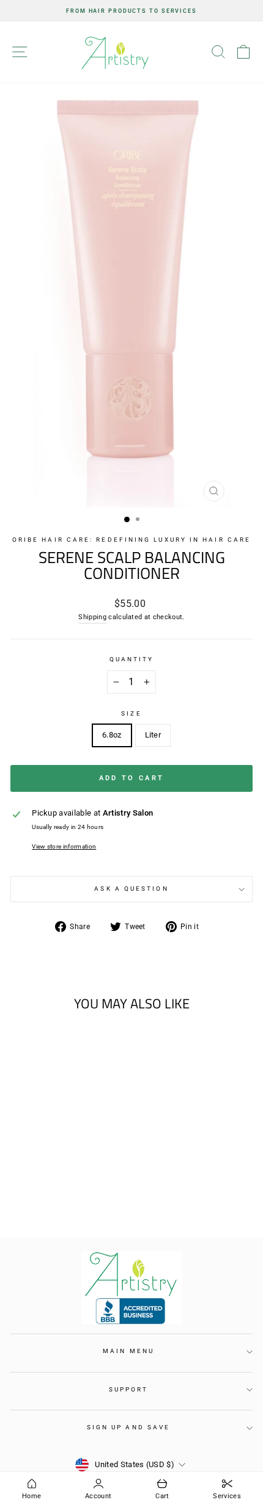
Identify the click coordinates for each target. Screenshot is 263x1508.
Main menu (128, 1351)
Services (227, 1496)
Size (131, 713)
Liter (153, 734)
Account (98, 1496)
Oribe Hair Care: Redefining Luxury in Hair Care (131, 540)
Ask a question (131, 888)
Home (31, 1496)
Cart (162, 1496)
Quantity (131, 659)
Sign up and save (128, 1427)
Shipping (92, 617)
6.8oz (112, 734)
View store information (64, 846)
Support (129, 1389)
